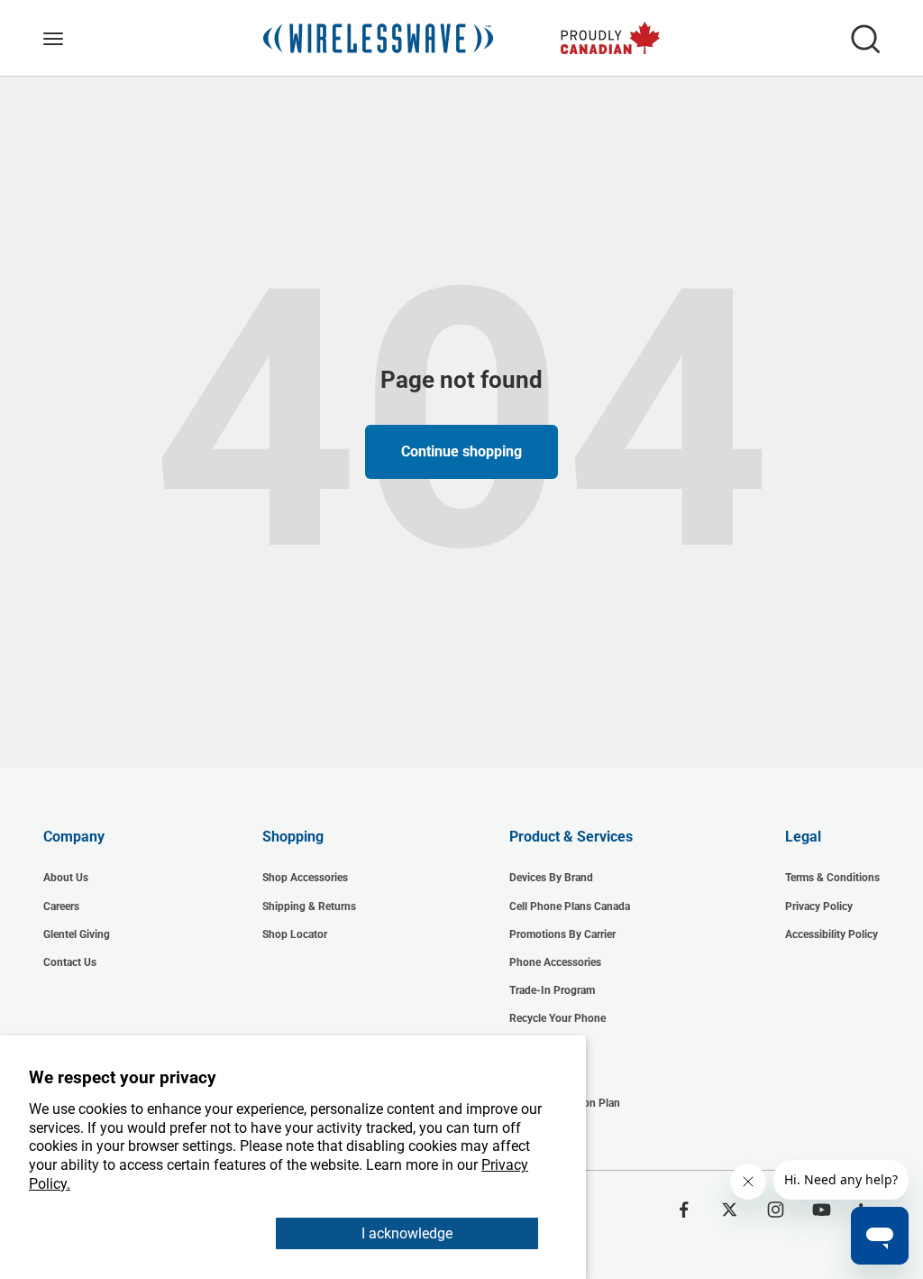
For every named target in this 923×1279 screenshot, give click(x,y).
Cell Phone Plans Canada (569, 906)
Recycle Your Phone (557, 1018)
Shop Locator (294, 934)
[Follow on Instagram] (775, 1209)
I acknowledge (406, 1233)
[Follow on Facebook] (684, 1209)
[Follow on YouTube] (821, 1209)
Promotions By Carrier (562, 934)
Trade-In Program (552, 990)
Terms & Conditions (832, 877)
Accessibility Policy (831, 934)
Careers (61, 906)
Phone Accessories (555, 962)
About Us (65, 877)
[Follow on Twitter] (729, 1209)
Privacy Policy (819, 906)
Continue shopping (461, 451)
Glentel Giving (76, 934)
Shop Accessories (305, 877)
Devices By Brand (551, 877)
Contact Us (69, 962)
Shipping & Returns (309, 906)
